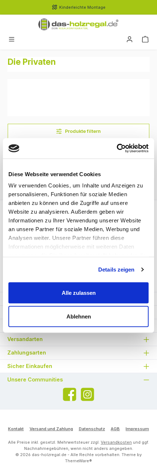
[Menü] (12, 40)
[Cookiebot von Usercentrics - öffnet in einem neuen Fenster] (117, 148)
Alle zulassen (79, 292)
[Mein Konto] (130, 40)
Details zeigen (116, 269)
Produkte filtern (82, 131)
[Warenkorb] (145, 40)
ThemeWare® (78, 460)
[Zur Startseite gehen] (78, 24)
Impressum (137, 428)
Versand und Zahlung (51, 428)
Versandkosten (116, 442)
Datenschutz (92, 428)
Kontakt (16, 428)
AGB (115, 428)
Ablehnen (78, 316)
